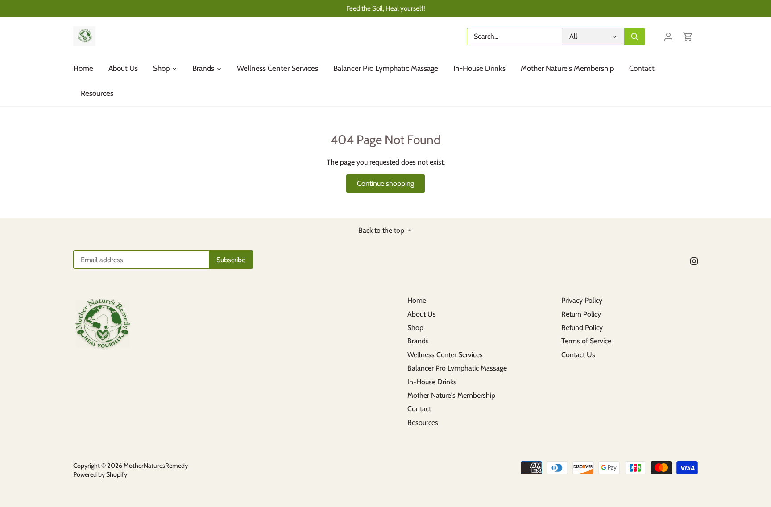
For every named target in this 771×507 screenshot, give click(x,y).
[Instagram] (694, 260)
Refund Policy (582, 327)
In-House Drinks (431, 382)
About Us (421, 314)
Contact (419, 408)
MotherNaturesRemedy (156, 466)
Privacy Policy (581, 300)
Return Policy (581, 314)
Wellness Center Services (445, 354)
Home (416, 300)
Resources (422, 422)
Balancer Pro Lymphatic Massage (457, 368)
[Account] (668, 36)
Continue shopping (385, 183)
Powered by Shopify (100, 474)
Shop (415, 327)
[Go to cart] (688, 36)
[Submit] (634, 36)
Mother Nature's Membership (451, 395)
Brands (418, 341)
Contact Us (578, 354)
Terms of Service (586, 341)
